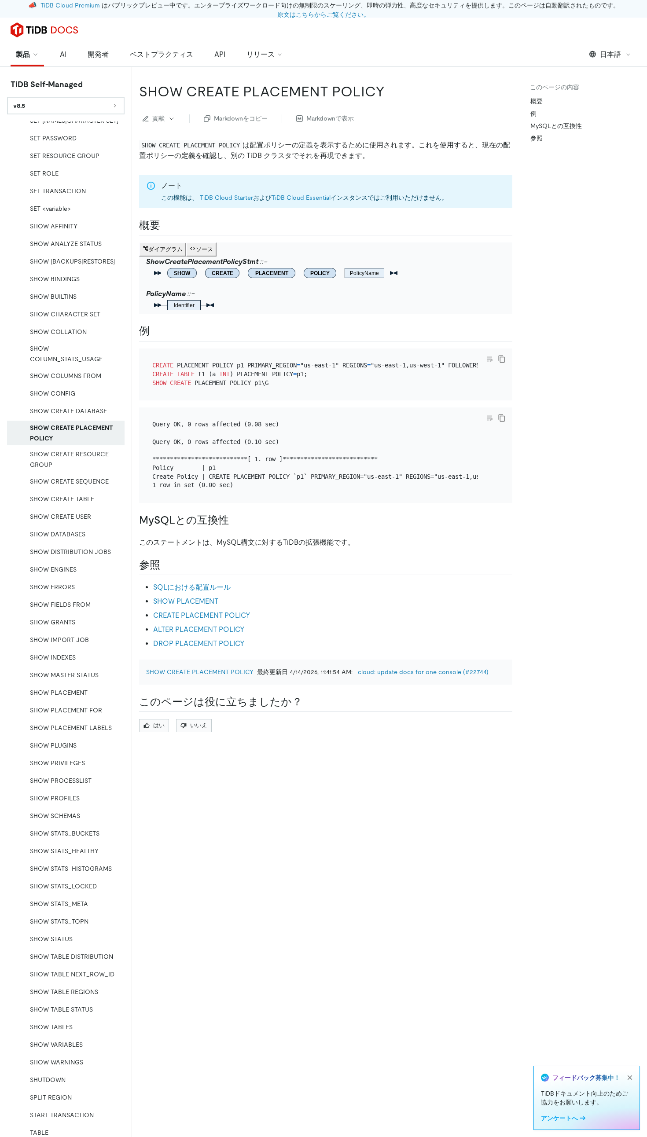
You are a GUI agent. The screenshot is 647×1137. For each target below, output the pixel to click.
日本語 (610, 54)
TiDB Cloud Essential (301, 197)
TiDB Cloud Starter (226, 197)
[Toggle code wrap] (489, 359)
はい (159, 725)
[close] (630, 1077)
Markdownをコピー (241, 118)
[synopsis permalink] (167, 225)
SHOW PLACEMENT (185, 601)
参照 (536, 138)
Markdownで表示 (330, 118)
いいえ (198, 725)
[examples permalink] (156, 331)
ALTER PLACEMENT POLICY (199, 629)
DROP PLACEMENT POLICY (199, 643)
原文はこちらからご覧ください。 (323, 14)
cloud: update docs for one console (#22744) (423, 671)
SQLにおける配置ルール (192, 587)
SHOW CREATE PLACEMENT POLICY (200, 671)
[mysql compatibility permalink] (236, 520)
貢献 (158, 118)
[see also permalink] (167, 565)
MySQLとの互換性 (556, 125)
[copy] (502, 359)
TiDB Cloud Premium (70, 5)
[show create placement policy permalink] (391, 91)
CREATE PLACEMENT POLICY (201, 615)
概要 (536, 101)
